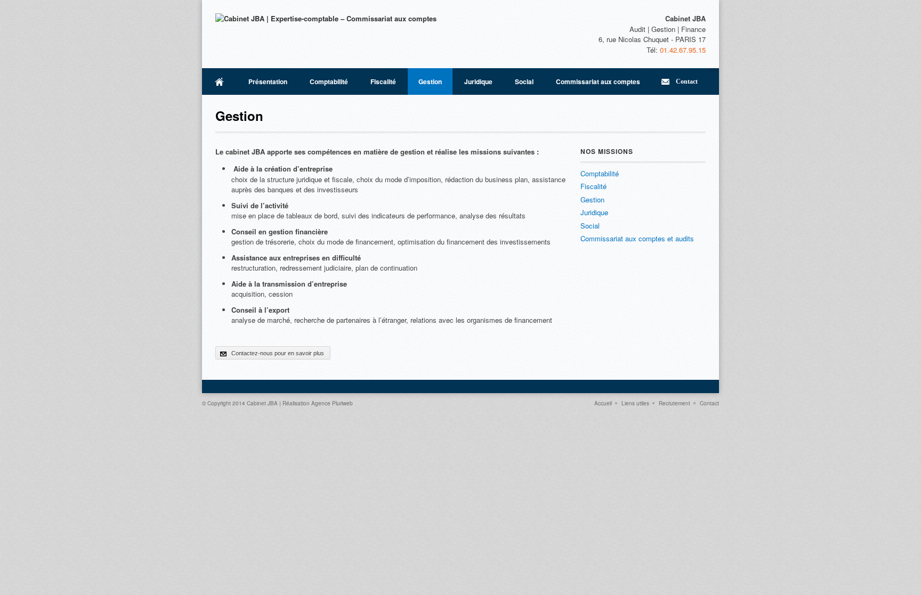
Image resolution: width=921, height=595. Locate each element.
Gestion (430, 81)
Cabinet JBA (262, 403)
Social (524, 81)
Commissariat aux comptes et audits (637, 238)
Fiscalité (383, 81)
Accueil (219, 81)
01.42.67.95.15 (683, 50)
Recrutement (674, 403)
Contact (687, 81)
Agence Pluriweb (332, 403)
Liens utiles (635, 403)
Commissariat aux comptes (598, 81)
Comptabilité (329, 81)
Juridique (478, 81)
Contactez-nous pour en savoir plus (277, 353)
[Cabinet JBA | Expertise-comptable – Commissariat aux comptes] (326, 18)
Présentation (267, 81)
